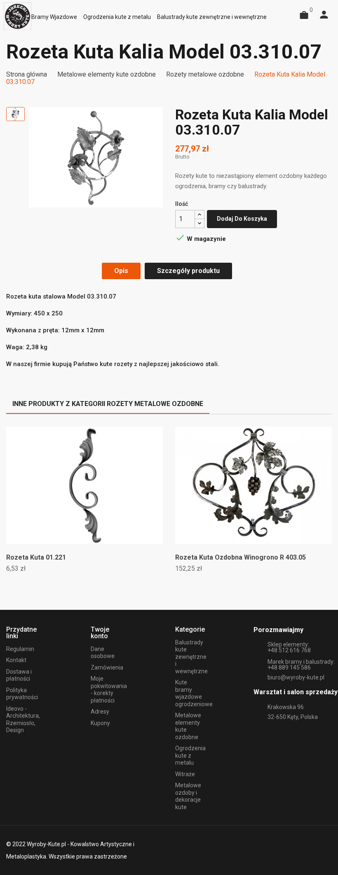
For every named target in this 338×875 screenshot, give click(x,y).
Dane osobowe (103, 653)
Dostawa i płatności (19, 675)
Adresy (100, 711)
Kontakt (16, 660)
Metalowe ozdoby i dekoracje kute (188, 796)
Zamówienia (107, 667)
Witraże (185, 774)
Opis (121, 271)
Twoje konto (100, 632)
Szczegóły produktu (188, 271)
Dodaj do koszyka (242, 218)
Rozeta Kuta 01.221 (36, 557)
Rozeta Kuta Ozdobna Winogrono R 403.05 (240, 557)
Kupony (100, 723)
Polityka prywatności (22, 694)
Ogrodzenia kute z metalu (190, 755)
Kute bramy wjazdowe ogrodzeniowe (194, 693)
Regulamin (20, 649)
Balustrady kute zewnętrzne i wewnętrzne (191, 656)
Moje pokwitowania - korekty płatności (109, 689)
